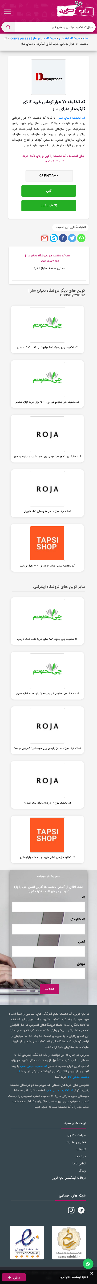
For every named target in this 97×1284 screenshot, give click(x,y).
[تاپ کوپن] (75, 11)
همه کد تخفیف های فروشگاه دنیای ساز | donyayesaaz (47, 258)
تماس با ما (79, 1163)
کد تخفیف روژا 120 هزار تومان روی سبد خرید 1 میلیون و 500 (47, 456)
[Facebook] (63, 238)
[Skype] (54, 238)
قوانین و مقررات (76, 1142)
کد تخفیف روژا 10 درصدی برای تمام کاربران (47, 511)
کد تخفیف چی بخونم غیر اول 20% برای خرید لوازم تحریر (47, 402)
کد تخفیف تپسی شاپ (33, 1066)
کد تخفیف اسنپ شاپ (59, 1090)
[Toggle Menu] (7, 11)
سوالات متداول (76, 1135)
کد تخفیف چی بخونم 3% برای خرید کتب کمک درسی (47, 347)
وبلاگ (82, 1170)
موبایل (81, 964)
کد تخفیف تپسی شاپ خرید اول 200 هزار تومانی (47, 565)
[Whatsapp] (81, 238)
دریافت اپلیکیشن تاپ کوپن (69, 1177)
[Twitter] (72, 238)
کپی (49, 191)
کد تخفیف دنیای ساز (72, 118)
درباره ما (81, 1156)
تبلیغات (81, 1149)
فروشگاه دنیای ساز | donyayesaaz (33, 38)
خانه (85, 38)
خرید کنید (47, 205)
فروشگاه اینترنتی (69, 38)
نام (83, 897)
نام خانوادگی (77, 919)
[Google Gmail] (44, 238)
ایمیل (81, 941)
